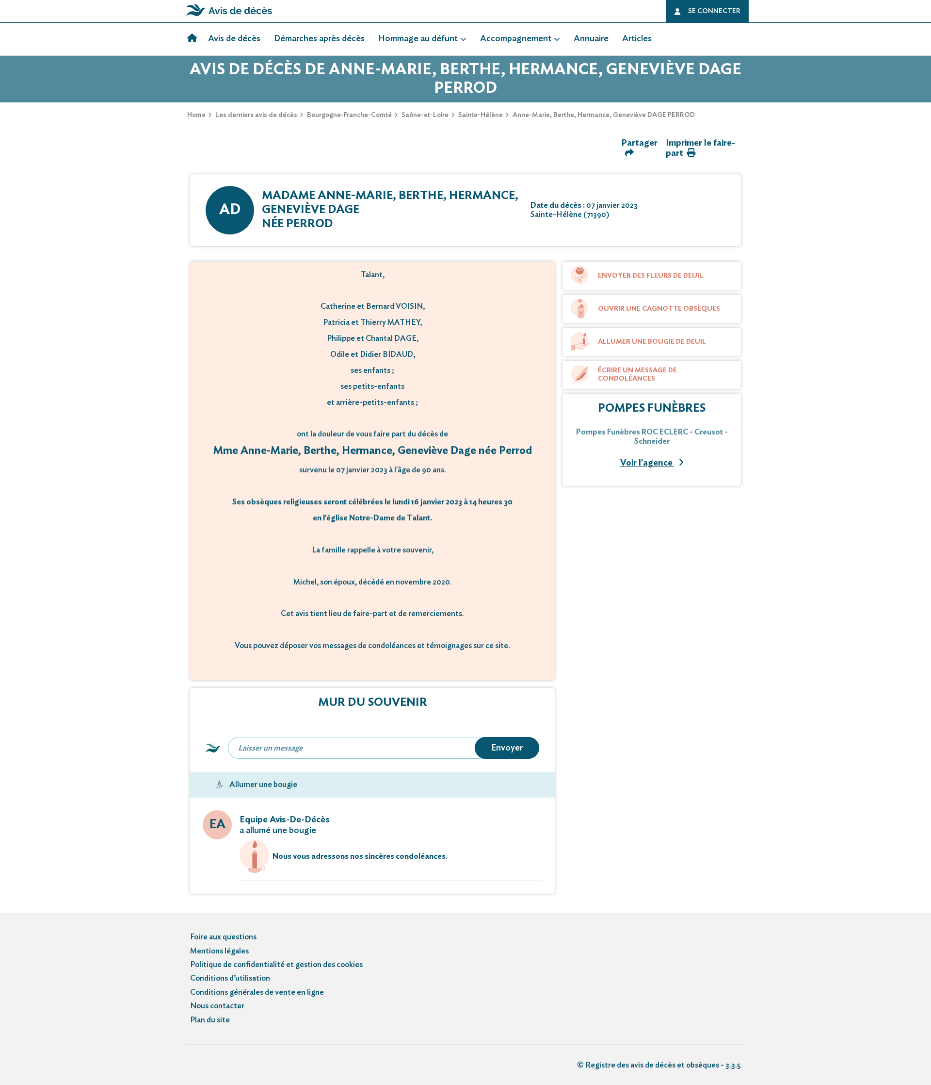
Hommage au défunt (418, 38)
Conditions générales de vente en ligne (257, 992)
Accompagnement (515, 38)
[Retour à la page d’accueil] (229, 16)
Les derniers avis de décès (256, 115)
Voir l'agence (647, 463)
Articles (637, 38)
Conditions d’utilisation (230, 978)
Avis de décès (234, 38)
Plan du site (210, 1020)
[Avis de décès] (194, 39)
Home (196, 115)
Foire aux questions (223, 937)
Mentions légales (219, 951)
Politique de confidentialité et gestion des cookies (276, 964)
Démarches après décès (319, 38)
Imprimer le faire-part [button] (700, 148)
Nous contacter (217, 1006)
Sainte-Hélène (480, 115)
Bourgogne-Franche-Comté (349, 115)
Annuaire (591, 38)
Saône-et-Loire (425, 115)
